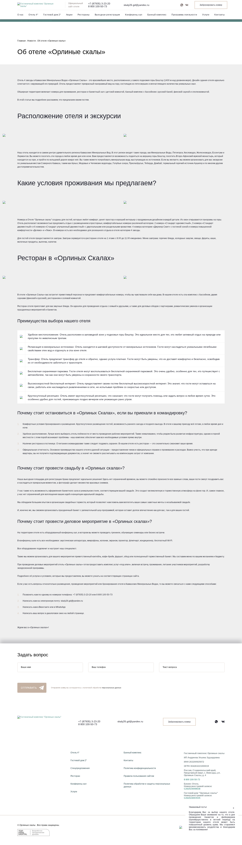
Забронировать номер (211, 5)
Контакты (219, 14)
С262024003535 (192, 798)
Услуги (205, 14)
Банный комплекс (157, 14)
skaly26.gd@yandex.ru (136, 5)
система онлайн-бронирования (36, 20)
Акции (69, 14)
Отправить (29, 687)
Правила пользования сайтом (139, 776)
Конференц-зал (133, 14)
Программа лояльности (184, 14)
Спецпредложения (80, 768)
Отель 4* (33, 14)
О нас (20, 14)
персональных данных (111, 688)
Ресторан (75, 776)
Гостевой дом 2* (52, 14)
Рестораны (84, 14)
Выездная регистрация (107, 14)
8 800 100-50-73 (97, 6)
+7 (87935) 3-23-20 (99, 3)
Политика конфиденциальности (140, 768)
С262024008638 (192, 789)
